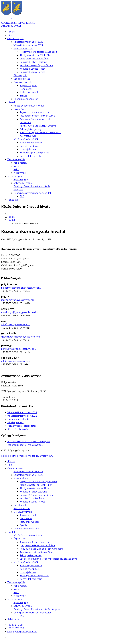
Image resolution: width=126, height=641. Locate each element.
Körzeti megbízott (29, 146)
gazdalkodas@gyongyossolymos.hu (20, 336)
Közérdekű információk (26, 139)
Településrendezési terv (26, 99)
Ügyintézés (20, 109)
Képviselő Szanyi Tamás (32, 72)
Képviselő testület (23, 48)
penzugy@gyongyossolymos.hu (18, 349)
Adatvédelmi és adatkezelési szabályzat (28, 441)
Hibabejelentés (28, 149)
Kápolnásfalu (20, 162)
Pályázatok (13, 199)
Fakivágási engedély (30, 129)
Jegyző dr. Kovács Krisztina (34, 112)
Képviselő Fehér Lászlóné (33, 62)
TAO (22, 196)
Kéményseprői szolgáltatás (34, 152)
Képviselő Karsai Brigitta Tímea (36, 65)
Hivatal (11, 102)
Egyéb (23, 95)
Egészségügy (21, 179)
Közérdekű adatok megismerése (25, 445)
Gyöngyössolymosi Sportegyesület (32, 193)
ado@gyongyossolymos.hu (15, 324)
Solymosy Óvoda (23, 183)
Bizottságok (20, 75)
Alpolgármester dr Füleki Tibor (36, 55)
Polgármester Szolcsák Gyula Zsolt (38, 51)
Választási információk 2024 (28, 45)
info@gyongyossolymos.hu (15, 361)
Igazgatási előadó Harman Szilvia (37, 115)
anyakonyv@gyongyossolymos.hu (19, 312)
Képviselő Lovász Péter (32, 68)
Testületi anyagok (29, 92)
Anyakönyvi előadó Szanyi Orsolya (38, 126)
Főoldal (11, 31)
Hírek (10, 35)
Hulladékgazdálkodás (31, 142)
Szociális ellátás (22, 78)
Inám (16, 169)
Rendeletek (26, 89)
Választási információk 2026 (28, 41)
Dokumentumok (23, 82)
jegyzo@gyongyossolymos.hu (17, 300)
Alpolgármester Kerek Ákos (34, 58)
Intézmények (14, 176)
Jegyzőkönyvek (28, 85)
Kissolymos (20, 172)
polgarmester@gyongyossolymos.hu (21, 287)
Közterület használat (31, 156)
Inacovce (18, 166)
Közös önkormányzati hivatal (29, 105)
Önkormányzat (15, 38)
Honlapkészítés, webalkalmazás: (27, 455)
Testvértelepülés (16, 159)
